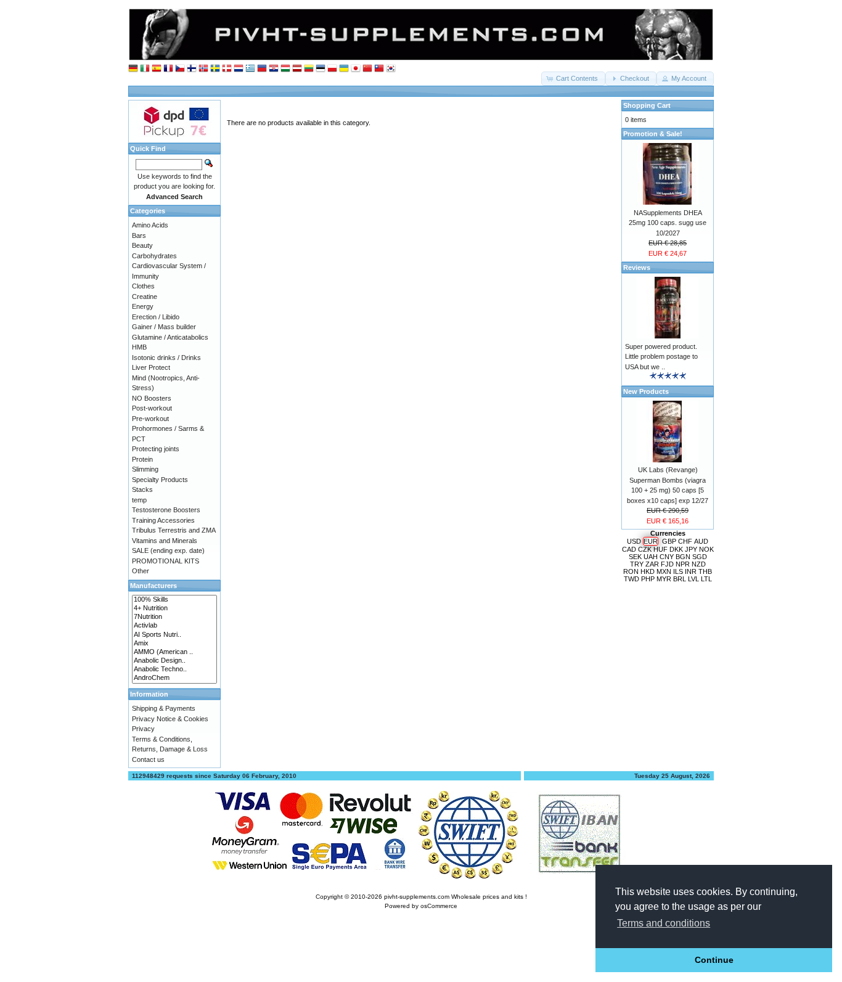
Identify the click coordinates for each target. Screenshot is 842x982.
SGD (699, 556)
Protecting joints (155, 448)
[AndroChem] (174, 678)
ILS (678, 571)
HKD (647, 571)
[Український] (344, 68)
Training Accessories (163, 520)
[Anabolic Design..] (174, 661)
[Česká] (180, 68)
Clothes (143, 286)
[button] (573, 79)
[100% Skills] (174, 599)
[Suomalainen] (192, 68)
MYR (663, 579)
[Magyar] (285, 68)
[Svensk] (215, 68)
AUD (701, 541)
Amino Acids (150, 225)
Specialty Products (160, 479)
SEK (635, 556)
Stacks (142, 489)
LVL (693, 579)
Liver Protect (151, 367)
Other (140, 571)
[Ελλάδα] (250, 68)
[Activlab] (174, 625)
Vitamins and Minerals (164, 540)
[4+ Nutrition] (174, 608)
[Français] (168, 68)
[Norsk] (203, 68)
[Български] (262, 68)
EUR (651, 541)
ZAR (652, 564)
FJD (667, 564)
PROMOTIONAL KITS (165, 561)
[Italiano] (145, 68)
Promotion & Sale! (652, 133)
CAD (629, 549)
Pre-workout (150, 418)
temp (139, 500)
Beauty (142, 245)
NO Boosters (151, 398)
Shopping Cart (647, 105)
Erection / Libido (155, 317)
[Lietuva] (309, 68)
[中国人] (367, 68)
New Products (646, 391)
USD (634, 541)
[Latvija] (297, 68)
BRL (679, 579)
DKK (676, 549)
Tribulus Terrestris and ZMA (174, 530)
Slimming (145, 469)
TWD (631, 579)
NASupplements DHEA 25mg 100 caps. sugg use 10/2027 (667, 223)
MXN (663, 571)
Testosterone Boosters (166, 510)
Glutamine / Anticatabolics (170, 337)
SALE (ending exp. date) (168, 550)
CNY (667, 556)
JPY (691, 549)
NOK (706, 549)
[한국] (391, 68)
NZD (699, 564)
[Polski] (332, 68)
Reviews (636, 267)
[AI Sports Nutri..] (174, 635)
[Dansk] (227, 68)
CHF (685, 541)
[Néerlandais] (238, 68)
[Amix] (174, 643)
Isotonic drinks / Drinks (166, 357)
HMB (139, 347)
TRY (637, 564)
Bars (139, 235)
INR (691, 571)
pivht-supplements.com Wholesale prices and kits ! (455, 896)
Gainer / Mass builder (164, 326)
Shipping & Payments (163, 708)
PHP (648, 579)
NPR (683, 564)
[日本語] (356, 68)
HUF (660, 549)
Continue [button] (714, 960)
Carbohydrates (154, 256)
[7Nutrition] (174, 617)
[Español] (156, 68)
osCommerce (438, 905)
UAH (651, 556)
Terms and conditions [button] (663, 923)
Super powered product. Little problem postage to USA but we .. (661, 356)
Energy (142, 306)
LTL (706, 579)
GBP (669, 541)
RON (631, 571)
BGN (683, 556)
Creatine (144, 296)
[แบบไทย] (379, 68)
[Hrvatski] (274, 68)
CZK (645, 549)
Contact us (148, 759)
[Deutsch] (133, 68)
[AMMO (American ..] (174, 652)
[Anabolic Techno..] (174, 669)
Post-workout (152, 408)
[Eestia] (320, 68)
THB (705, 571)
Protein (142, 459)
